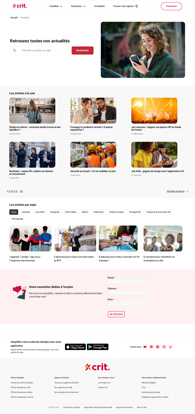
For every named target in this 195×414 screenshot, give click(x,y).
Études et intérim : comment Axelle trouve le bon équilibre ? (35, 128)
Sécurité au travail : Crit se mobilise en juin (93, 171)
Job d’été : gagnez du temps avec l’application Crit (157, 171)
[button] (26, 212)
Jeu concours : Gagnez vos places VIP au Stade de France (156, 128)
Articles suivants (177, 191)
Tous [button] (13, 212)
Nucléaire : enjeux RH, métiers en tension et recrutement (31, 172)
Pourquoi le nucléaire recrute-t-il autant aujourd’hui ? (91, 128)
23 (21, 191)
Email (111, 277)
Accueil (13, 17)
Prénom (113, 288)
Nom (111, 299)
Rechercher (82, 50)
